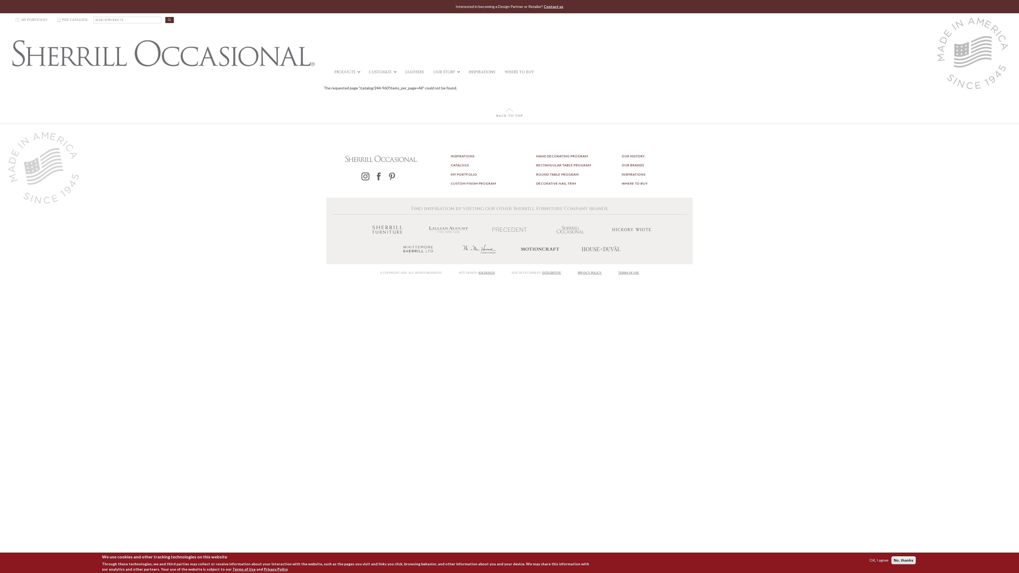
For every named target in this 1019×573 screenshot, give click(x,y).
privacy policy (590, 272)
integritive (551, 272)
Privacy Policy (276, 569)
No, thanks (903, 560)
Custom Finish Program (473, 183)
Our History (633, 156)
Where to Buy (635, 183)
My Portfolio (464, 174)
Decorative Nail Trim (556, 183)
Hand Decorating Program (562, 156)
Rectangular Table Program (563, 165)
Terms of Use (244, 569)
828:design (486, 272)
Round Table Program (557, 174)
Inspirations (462, 156)
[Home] (163, 53)
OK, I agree (878, 560)
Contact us (553, 6)
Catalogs (460, 165)
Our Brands (633, 165)
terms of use (628, 272)
